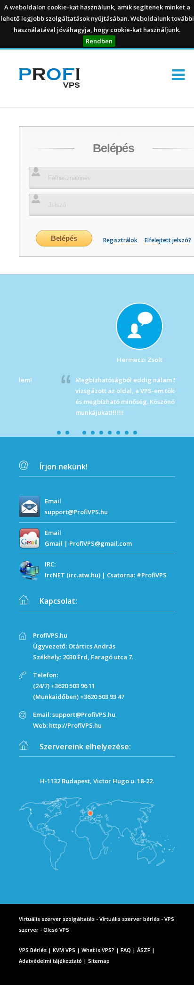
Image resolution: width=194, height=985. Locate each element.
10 (135, 433)
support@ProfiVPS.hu (76, 512)
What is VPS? (97, 949)
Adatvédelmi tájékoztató (50, 960)
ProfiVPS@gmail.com (100, 543)
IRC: (50, 564)
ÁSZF (143, 949)
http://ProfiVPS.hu (75, 725)
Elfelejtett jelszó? (168, 240)
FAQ (126, 949)
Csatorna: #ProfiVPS (137, 575)
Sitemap (99, 960)
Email (53, 501)
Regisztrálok (120, 240)
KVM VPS (64, 949)
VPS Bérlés (33, 949)
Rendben (99, 41)
